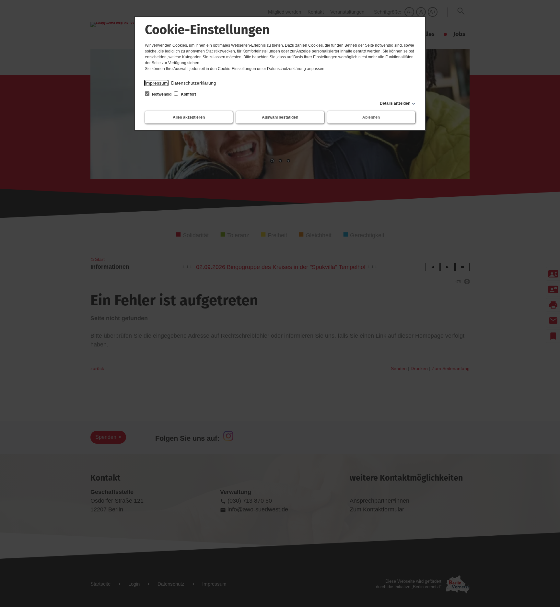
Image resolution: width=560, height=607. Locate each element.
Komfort (188, 94)
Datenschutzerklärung (193, 83)
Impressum (156, 83)
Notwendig (161, 94)
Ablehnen (371, 117)
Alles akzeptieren (189, 117)
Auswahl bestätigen (280, 117)
